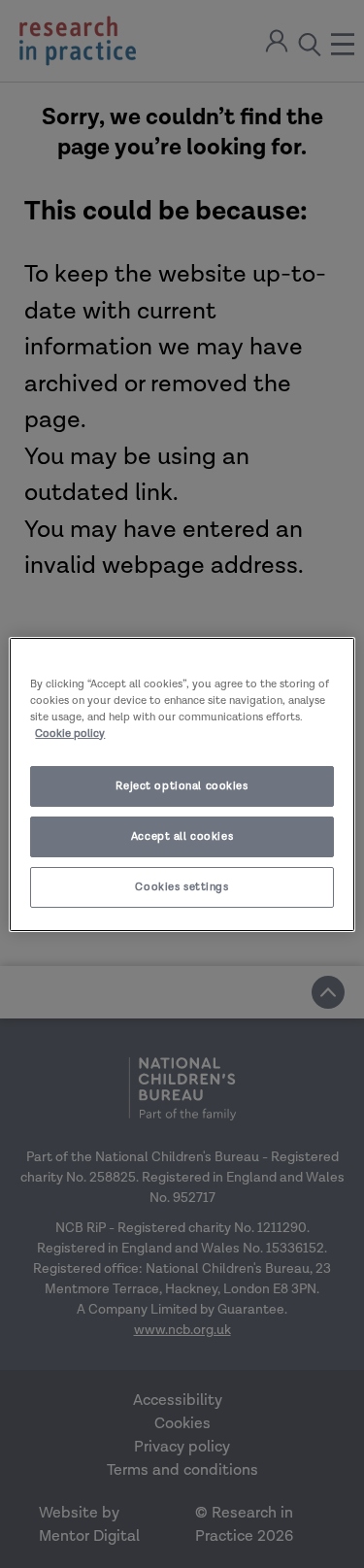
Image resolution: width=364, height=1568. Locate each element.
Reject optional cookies (182, 786)
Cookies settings (181, 887)
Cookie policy (70, 733)
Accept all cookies (182, 836)
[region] (181, 783)
